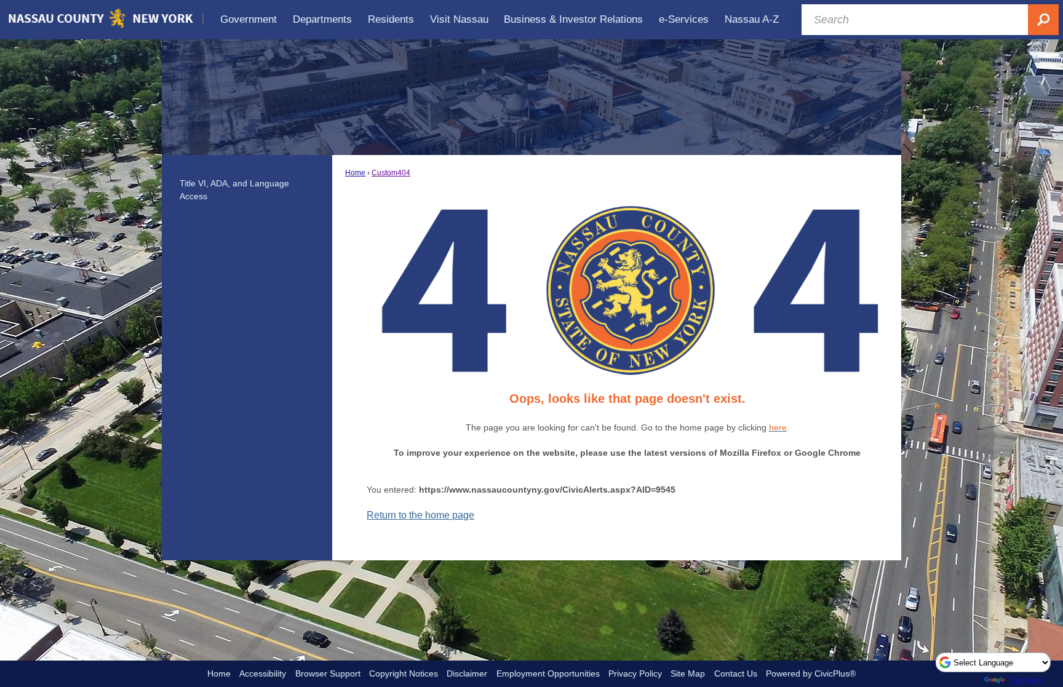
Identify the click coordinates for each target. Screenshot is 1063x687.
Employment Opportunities (548, 673)
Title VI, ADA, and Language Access (234, 190)
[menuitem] (249, 19)
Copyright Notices (403, 673)
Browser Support (327, 673)
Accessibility (262, 673)
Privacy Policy (635, 673)
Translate (1025, 680)
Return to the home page (420, 515)
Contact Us (735, 673)
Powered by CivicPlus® (811, 673)
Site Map (688, 673)
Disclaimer (467, 673)
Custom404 (391, 173)
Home (355, 173)
